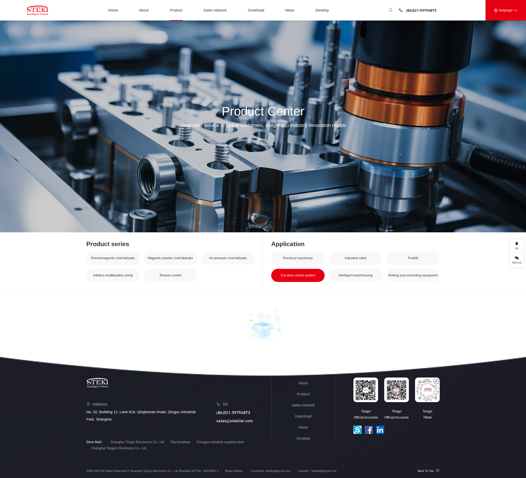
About (303, 383)
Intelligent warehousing (356, 275)
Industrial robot (355, 258)
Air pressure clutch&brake (228, 258)
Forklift (413, 258)
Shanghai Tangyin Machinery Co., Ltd (118, 448)
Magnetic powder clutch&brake (170, 258)
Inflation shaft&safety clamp (113, 275)
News (303, 427)
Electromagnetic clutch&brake (113, 258)
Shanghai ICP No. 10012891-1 (199, 470)
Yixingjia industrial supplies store (220, 442)
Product (303, 394)
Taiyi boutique (180, 442)
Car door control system (298, 275)
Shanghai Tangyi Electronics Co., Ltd (137, 442)
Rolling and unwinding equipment (413, 275)
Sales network (303, 405)
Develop (303, 438)
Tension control (170, 275)
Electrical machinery (298, 258)
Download (303, 416)
